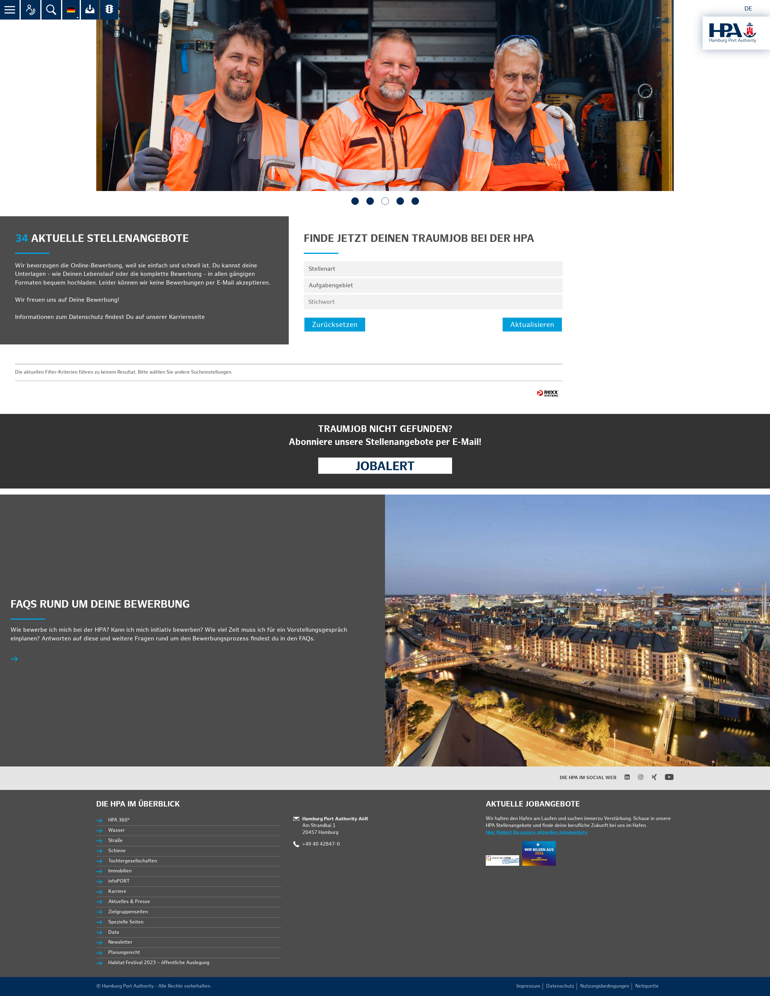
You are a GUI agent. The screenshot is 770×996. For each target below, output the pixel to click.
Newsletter (120, 942)
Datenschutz (560, 986)
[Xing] (650, 779)
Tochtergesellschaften (132, 861)
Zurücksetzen (335, 324)
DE (748, 8)
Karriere (117, 891)
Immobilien (120, 871)
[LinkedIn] (623, 779)
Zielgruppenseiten (128, 912)
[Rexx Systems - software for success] (547, 393)
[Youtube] (665, 780)
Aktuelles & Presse (129, 902)
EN (761, 8)
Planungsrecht (124, 952)
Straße (115, 840)
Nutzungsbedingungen (604, 986)
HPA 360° (119, 820)
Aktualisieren (532, 324)
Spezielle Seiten (125, 922)
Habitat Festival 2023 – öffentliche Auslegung (158, 963)
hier (212, 317)
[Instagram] (637, 779)
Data (113, 932)
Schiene (117, 851)
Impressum (528, 986)
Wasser (116, 830)
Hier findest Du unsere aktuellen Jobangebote (537, 832)
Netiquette (647, 986)
